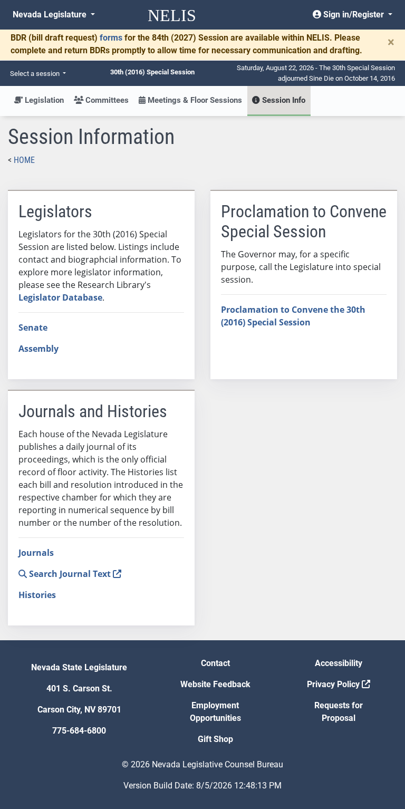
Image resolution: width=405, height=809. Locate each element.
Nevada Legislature (51, 14)
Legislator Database (60, 297)
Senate (32, 327)
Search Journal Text (70, 574)
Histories (37, 595)
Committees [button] (106, 100)
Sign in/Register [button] (353, 14)
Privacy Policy (334, 684)
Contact (215, 663)
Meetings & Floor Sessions (194, 100)
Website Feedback (215, 684)
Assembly (38, 348)
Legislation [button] (43, 100)
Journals (36, 552)
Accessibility (338, 663)
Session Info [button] (282, 100)
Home (24, 160)
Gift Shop (215, 739)
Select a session (35, 74)
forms (111, 38)
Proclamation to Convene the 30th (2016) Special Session (293, 316)
